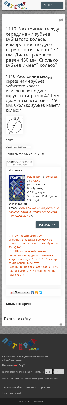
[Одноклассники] (36, 291)
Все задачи (47, 224)
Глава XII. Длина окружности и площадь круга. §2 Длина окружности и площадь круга (34, 211)
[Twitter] (40, 291)
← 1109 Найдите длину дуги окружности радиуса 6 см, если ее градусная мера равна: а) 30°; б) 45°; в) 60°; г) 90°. (33, 241)
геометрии (51, 176)
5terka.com (38, 401)
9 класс (35, 180)
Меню (48, 5)
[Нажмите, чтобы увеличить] (14, 133)
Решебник (34, 176)
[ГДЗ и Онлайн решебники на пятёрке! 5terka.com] (15, 5)
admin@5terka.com (12, 359)
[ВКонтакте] (32, 291)
